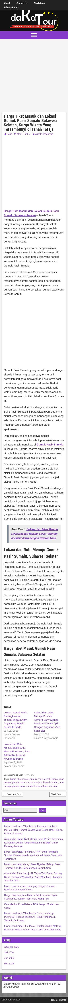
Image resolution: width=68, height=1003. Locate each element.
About (7, 3)
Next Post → (58, 794)
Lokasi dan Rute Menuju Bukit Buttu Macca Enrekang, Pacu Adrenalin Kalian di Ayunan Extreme (17, 751)
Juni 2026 (9, 958)
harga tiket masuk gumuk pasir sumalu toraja (34, 779)
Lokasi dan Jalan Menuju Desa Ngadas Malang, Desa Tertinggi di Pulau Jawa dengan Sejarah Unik (34, 534)
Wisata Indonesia (44, 134)
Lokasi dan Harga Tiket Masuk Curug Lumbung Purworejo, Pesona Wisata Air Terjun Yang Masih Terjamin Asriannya (29, 917)
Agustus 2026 (11, 947)
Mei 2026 (9, 963)
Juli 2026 (9, 952)
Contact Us (22, 3)
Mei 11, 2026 (23, 134)
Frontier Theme (58, 1000)
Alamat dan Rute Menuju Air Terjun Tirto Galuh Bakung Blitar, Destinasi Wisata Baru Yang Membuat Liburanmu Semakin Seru (33, 877)
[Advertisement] (34, 76)
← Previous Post (12, 794)
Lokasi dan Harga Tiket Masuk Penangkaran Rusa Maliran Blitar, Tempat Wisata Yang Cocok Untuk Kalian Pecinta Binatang (33, 830)
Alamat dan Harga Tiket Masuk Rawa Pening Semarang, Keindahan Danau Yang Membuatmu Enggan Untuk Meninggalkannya (33, 842)
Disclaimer (39, 3)
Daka (9, 134)
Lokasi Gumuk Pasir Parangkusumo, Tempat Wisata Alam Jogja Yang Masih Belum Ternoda (15, 720)
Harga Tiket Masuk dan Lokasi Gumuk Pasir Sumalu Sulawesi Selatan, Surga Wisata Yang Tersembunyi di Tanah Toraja (30, 123)
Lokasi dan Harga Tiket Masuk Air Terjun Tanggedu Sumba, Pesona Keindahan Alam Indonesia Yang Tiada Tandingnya (33, 855)
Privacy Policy (11, 7)
